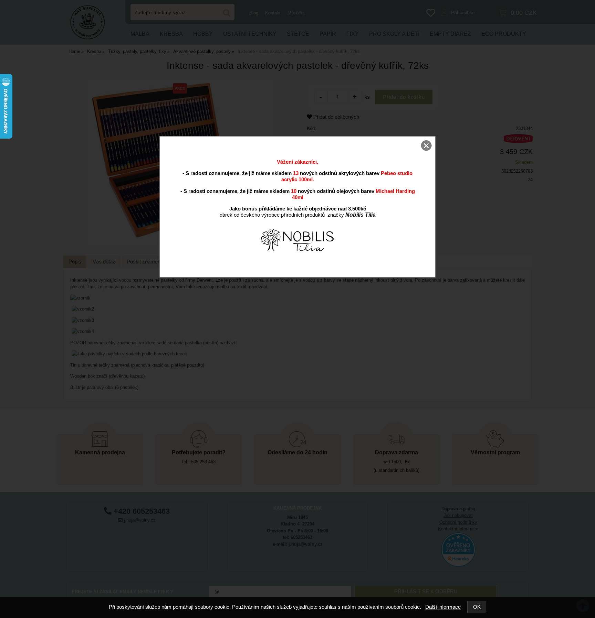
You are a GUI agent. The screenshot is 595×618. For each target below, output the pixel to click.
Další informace (443, 607)
